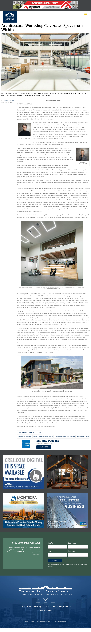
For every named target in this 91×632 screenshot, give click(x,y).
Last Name (72, 543)
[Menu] (85, 13)
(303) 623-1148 (45, 611)
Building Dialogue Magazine (26, 432)
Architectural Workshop (24, 436)
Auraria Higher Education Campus (43, 436)
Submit (55, 560)
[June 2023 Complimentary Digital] (67, 490)
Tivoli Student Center (83, 436)
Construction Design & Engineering (65, 436)
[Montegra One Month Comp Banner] (23, 529)
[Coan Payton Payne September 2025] (45, 8)
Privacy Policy (77, 564)
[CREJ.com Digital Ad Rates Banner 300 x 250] (23, 490)
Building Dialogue (9, 100)
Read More (43, 447)
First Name (51, 543)
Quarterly (38, 432)
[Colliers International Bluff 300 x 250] (67, 529)
